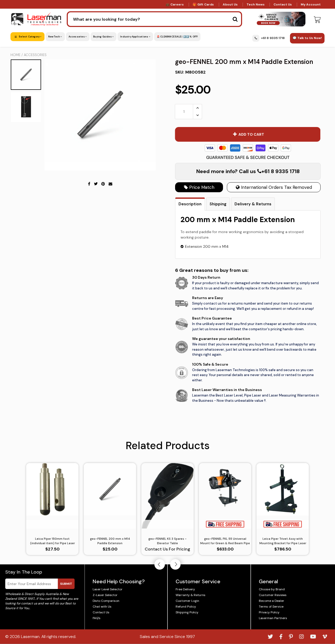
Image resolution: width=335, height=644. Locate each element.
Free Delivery (185, 589)
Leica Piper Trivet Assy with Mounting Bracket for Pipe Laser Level (282, 541)
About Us (230, 4)
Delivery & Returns (252, 204)
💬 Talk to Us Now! (307, 38)
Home (15, 55)
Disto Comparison (106, 601)
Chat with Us (102, 606)
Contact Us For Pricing (167, 549)
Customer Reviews (273, 595)
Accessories (77, 36)
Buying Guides (102, 36)
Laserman (30, 636)
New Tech (54, 36)
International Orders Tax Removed (276, 187)
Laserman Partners (273, 618)
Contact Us (282, 4)
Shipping (218, 204)
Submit (66, 584)
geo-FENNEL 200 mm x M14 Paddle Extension (110, 541)
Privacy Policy (269, 612)
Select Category (29, 36)
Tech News (256, 4)
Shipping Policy (187, 612)
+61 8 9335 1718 (273, 38)
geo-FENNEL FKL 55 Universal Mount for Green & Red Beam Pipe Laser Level (225, 541)
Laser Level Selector (107, 589)
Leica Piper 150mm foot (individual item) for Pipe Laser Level (52, 541)
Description (190, 204)
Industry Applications (134, 36)
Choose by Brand (272, 589)
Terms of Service (271, 606)
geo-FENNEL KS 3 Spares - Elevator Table (167, 541)
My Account (311, 4)
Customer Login (187, 601)
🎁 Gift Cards (203, 4)
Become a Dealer (271, 601)
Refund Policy (186, 606)
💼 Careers (175, 4)
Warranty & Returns (190, 595)
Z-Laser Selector (105, 595)
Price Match (201, 187)
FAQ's (96, 618)
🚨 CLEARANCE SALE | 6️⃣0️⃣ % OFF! (177, 36)
